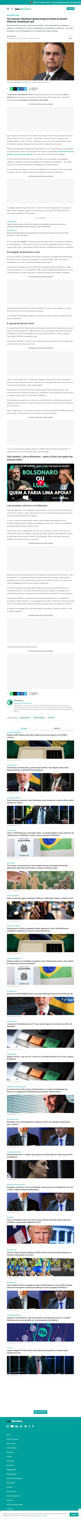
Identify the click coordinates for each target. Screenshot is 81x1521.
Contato (9, 1500)
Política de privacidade (15, 1504)
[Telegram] (25, 1426)
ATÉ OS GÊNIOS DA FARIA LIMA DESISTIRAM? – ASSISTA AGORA (34, 2)
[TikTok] (21, 1426)
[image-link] (40, 749)
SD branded (11, 1483)
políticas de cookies (41, 1515)
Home (9, 1435)
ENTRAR (70, 8)
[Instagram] (8, 1426)
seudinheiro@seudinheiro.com (23, 703)
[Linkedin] (16, 1426)
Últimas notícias (12, 1439)
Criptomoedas (12, 1448)
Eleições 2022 (25, 717)
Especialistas (11, 1469)
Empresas (10, 1452)
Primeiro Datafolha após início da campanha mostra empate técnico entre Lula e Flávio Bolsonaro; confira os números (38, 234)
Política (51, 717)
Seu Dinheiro (11, 36)
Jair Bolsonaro (39, 717)
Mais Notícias (40, 1412)
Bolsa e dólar (11, 1443)
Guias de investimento (14, 1478)
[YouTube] (12, 1426)
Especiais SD (11, 1474)
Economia (10, 1461)
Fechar (74, 1514)
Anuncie (9, 1487)
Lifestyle (10, 1509)
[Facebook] (33, 1426)
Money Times (11, 1491)
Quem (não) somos (13, 1496)
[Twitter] (29, 1426)
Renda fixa (10, 1465)
